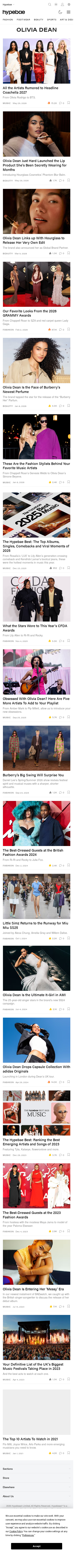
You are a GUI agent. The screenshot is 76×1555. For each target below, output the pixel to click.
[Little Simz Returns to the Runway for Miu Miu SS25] (36, 896)
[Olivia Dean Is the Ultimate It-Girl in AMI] (36, 968)
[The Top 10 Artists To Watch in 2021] (36, 1412)
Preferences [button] (28, 1535)
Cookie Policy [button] (16, 1531)
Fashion (8, 19)
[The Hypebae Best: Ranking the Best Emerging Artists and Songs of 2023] (36, 1113)
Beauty (38, 19)
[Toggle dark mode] (60, 12)
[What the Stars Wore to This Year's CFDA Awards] (36, 599)
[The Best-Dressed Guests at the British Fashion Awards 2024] (36, 823)
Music (7, 103)
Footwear (23, 19)
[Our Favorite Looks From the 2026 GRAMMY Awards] (36, 284)
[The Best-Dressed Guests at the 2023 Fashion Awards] (36, 1186)
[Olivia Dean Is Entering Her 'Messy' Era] (36, 1262)
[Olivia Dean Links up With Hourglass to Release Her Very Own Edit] (36, 211)
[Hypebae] (14, 11)
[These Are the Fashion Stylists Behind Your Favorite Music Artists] (36, 437)
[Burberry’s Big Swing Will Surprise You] (36, 748)
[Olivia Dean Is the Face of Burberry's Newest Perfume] (36, 360)
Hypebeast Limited (21, 1505)
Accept (37, 1546)
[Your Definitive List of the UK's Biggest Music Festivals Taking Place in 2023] (36, 1337)
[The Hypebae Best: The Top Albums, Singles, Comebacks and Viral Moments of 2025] (36, 515)
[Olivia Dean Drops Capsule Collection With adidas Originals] (36, 1040)
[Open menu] (68, 12)
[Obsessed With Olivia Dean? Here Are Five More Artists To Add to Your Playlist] (36, 672)
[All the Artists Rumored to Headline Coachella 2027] (36, 61)
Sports (51, 19)
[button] (68, 103)
